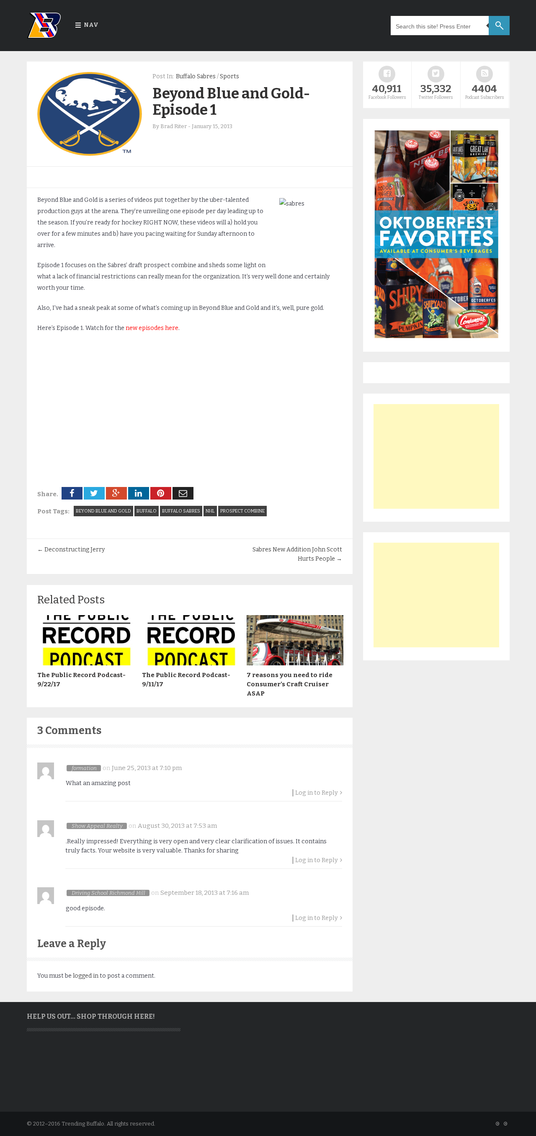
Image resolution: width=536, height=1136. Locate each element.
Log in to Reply (316, 792)
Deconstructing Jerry (71, 549)
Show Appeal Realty (97, 826)
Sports (229, 76)
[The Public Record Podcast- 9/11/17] (190, 663)
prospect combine (242, 511)
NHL (210, 511)
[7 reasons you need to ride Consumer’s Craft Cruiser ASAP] (295, 663)
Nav (91, 24)
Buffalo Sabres (196, 76)
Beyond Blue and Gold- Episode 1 (231, 101)
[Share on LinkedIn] (138, 493)
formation (84, 768)
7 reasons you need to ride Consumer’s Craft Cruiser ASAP (289, 684)
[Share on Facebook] (72, 493)
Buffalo (147, 511)
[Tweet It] (94, 493)
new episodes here (152, 328)
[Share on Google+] (116, 493)
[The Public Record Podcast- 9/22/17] (85, 663)
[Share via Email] (183, 493)
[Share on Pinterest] (160, 493)
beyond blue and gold (103, 511)
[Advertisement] (436, 456)
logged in (85, 975)
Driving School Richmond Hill (108, 893)
